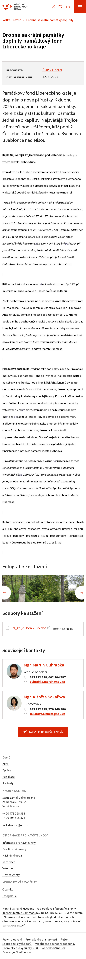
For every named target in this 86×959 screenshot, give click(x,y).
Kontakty (7, 783)
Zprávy (6, 770)
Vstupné (7, 868)
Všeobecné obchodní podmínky (55, 944)
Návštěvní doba (12, 855)
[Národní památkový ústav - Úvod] (15, 6)
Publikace (8, 777)
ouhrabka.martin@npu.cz (47, 682)
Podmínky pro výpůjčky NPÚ (20, 948)
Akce (5, 764)
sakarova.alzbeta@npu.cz (47, 714)
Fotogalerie (9, 896)
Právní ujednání (12, 939)
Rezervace (8, 862)
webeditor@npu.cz (53, 948)
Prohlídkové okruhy (14, 849)
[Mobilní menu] (80, 6)
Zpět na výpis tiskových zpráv (43, 732)
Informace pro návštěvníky (19, 842)
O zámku (7, 889)
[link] (36, 243)
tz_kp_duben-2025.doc (29, 628)
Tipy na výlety (11, 875)
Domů (6, 757)
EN (68, 6)
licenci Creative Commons (19, 913)
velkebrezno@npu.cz (15, 825)
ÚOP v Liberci (52, 70)
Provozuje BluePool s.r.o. (17, 952)
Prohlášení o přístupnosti (42, 939)
